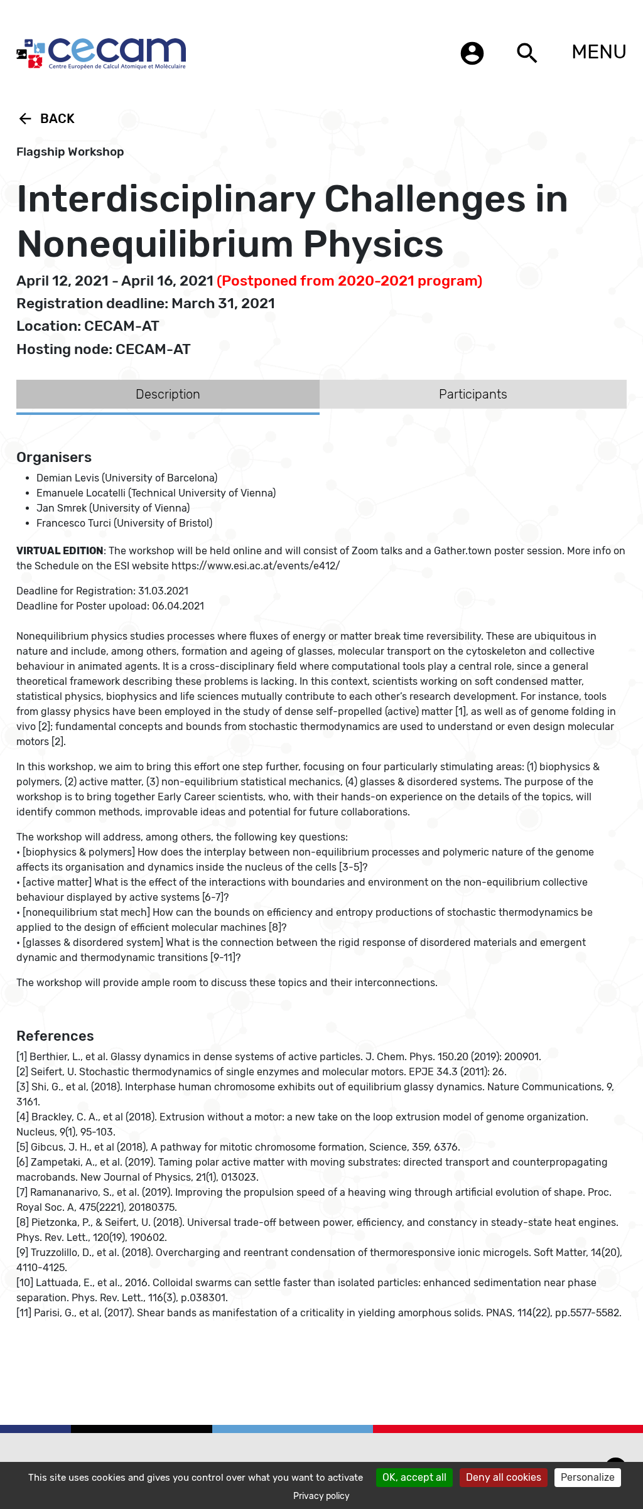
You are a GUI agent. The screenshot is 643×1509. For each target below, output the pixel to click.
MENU (599, 51)
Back (45, 118)
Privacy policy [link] (321, 1496)
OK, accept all (414, 1477)
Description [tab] (168, 394)
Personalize (588, 1477)
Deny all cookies (503, 1477)
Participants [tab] (473, 394)
